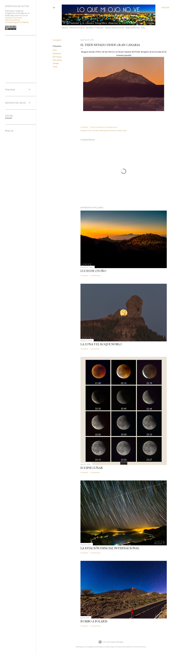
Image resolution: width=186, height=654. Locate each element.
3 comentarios (95, 275)
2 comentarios (95, 553)
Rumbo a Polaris (93, 621)
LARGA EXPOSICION (114, 28)
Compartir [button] (57, 40)
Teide (55, 67)
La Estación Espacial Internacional (109, 548)
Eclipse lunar (91, 468)
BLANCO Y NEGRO (95, 28)
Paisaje (56, 63)
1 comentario (95, 349)
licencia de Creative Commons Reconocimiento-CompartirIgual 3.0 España (16, 18)
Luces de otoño (93, 271)
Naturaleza (57, 60)
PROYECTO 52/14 (77, 28)
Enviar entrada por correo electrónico (103, 127)
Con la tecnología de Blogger (113, 642)
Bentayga (57, 57)
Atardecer (57, 53)
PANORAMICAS (132, 28)
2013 (55, 50)
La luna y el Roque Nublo (101, 344)
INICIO (65, 28)
